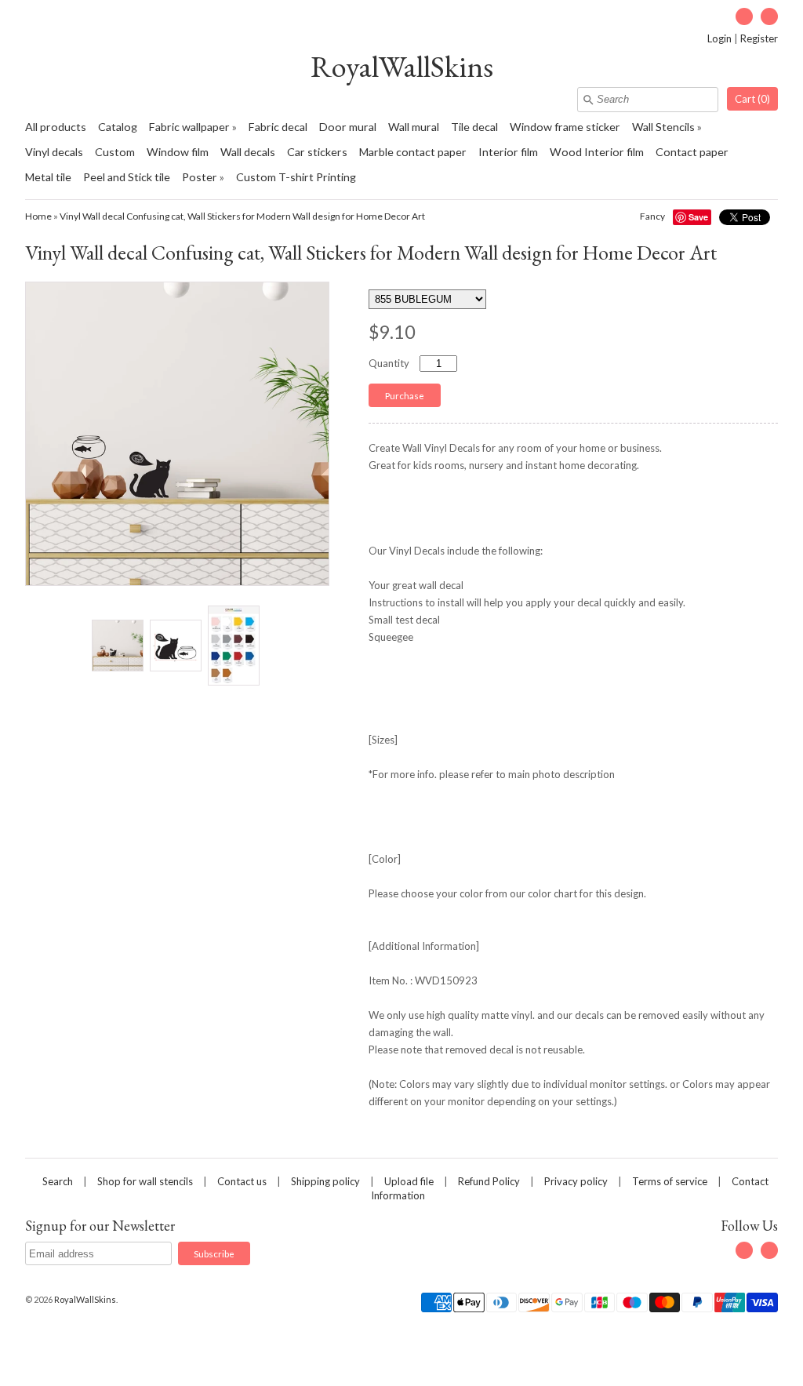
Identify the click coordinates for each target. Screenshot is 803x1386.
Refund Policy (489, 1181)
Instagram (769, 16)
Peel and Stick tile (126, 177)
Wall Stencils (663, 126)
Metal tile (48, 177)
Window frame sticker (565, 126)
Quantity (389, 363)
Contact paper (692, 151)
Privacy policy (576, 1181)
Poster (199, 177)
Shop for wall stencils (145, 1181)
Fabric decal (278, 126)
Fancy (652, 216)
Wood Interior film (597, 151)
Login (719, 38)
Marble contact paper (413, 151)
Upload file (409, 1181)
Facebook (744, 16)
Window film (178, 151)
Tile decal (474, 126)
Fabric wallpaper (189, 126)
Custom (115, 151)
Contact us (242, 1181)
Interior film (508, 151)
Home (38, 216)
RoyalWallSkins (402, 66)
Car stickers (317, 151)
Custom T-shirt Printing (296, 177)
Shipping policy (325, 1181)
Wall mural (413, 126)
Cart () (752, 99)
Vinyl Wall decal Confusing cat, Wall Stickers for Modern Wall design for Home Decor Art (242, 216)
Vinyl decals (54, 151)
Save (698, 217)
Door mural (347, 126)
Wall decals (247, 151)
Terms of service (669, 1181)
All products (55, 126)
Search (57, 1181)
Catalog (117, 126)
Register (759, 38)
